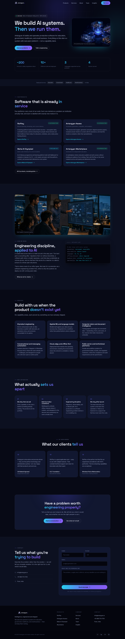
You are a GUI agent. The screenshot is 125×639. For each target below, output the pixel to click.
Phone (87, 551)
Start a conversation (52, 521)
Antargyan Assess (62, 618)
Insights (94, 3)
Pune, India (20, 581)
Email (63, 559)
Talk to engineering (41, 48)
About (81, 3)
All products (60, 624)
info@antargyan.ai (22, 572)
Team (87, 3)
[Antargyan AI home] (20, 3)
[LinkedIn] (101, 634)
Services (74, 3)
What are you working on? (71, 568)
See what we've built (72, 521)
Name (63, 551)
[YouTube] (105, 634)
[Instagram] (108, 634)
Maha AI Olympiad (62, 621)
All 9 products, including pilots (26, 171)
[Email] (97, 634)
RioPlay (59, 615)
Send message (83, 587)
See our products (22, 48)
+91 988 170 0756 (22, 577)
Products (65, 3)
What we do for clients (24, 277)
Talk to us (106, 3)
